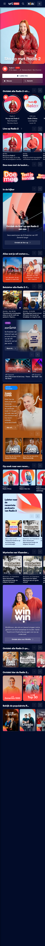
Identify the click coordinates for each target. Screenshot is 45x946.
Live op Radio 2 (11, 128)
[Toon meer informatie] (20, 135)
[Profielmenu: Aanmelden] (39, 3)
